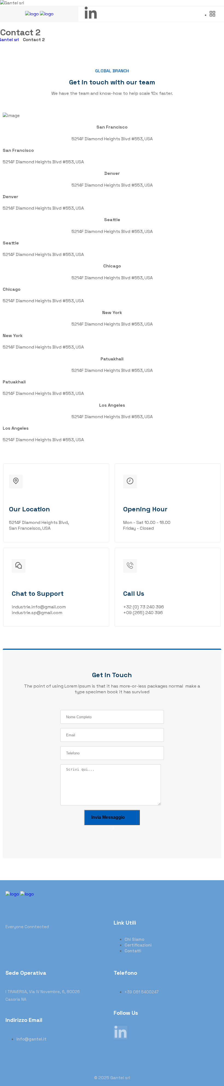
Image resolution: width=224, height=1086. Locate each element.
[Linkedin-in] (91, 13)
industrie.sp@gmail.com (37, 612)
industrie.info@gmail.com (39, 607)
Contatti (133, 950)
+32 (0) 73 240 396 (143, 607)
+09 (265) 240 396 (143, 612)
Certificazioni (138, 945)
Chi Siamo (134, 939)
